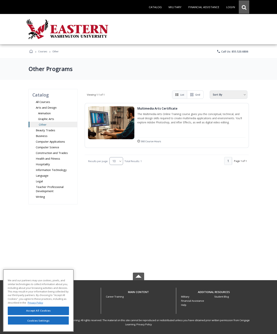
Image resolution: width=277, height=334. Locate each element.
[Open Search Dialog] (244, 7)
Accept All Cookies (38, 310)
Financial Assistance (192, 300)
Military (185, 296)
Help (183, 305)
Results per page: (98, 161)
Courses (42, 51)
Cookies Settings (38, 320)
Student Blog (221, 296)
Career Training (115, 296)
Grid (197, 94)
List (182, 94)
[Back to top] (138, 294)
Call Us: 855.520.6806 (232, 51)
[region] (38, 300)
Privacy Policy (144, 324)
